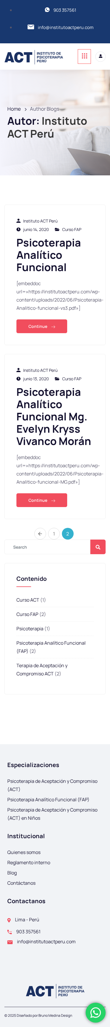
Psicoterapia (29, 628)
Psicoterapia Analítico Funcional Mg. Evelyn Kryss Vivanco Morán (53, 416)
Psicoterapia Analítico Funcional (48, 254)
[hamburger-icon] (84, 56)
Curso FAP (71, 229)
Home (14, 108)
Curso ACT (27, 600)
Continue (38, 326)
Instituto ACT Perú (40, 221)
